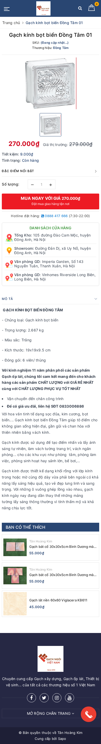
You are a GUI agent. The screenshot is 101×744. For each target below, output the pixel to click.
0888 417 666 (56, 216)
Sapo (62, 738)
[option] (50, 83)
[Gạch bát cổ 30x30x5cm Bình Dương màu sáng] (15, 575)
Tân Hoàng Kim (40, 541)
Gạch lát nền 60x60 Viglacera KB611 (58, 600)
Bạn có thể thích (26, 527)
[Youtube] (69, 697)
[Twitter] (44, 697)
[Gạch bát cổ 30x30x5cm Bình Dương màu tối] (15, 547)
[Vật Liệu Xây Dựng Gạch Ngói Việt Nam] (43, 8)
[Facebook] (31, 697)
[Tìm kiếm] (80, 9)
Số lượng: (10, 184)
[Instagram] (56, 697)
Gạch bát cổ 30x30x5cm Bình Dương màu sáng (62, 575)
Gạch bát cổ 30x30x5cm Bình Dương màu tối (62, 546)
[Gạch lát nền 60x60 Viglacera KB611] (15, 603)
